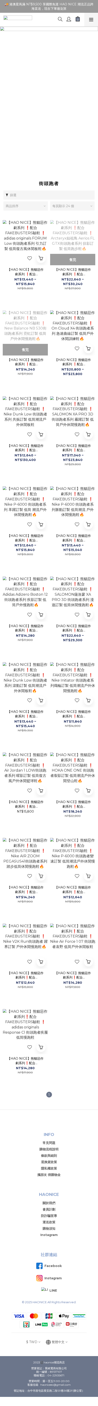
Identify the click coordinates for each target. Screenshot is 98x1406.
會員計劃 (49, 1209)
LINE (53, 1290)
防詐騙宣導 (49, 1216)
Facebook (53, 1266)
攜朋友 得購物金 (49, 1175)
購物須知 (49, 1228)
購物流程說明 (49, 1149)
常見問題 (49, 1143)
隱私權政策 (49, 1168)
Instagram (49, 1235)
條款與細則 (49, 1156)
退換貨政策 (49, 1162)
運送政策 (49, 1222)
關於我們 (49, 1203)
